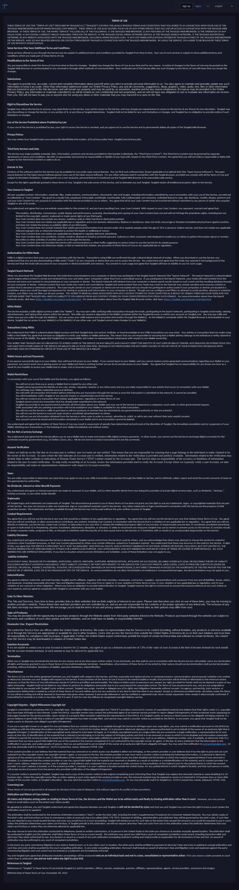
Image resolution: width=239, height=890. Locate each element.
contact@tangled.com (214, 744)
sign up (186, 6)
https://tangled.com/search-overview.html (58, 299)
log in (198, 6)
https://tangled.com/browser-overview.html (187, 299)
